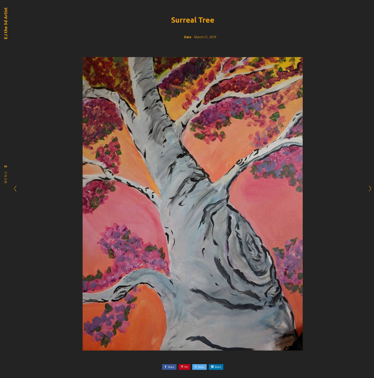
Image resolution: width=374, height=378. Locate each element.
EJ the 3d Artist (5, 23)
